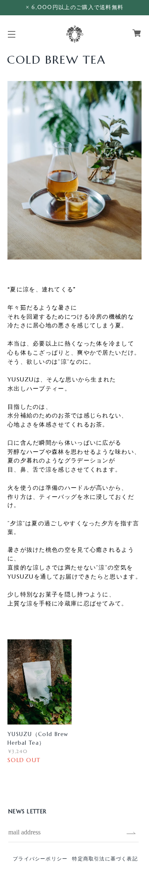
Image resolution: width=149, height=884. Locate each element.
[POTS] (75, 33)
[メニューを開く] (11, 38)
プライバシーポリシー (40, 858)
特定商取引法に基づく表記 (104, 858)
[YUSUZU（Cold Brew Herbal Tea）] (39, 681)
